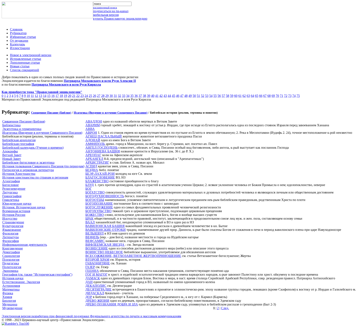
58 (227, 95)
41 (157, 95)
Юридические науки (16, 203)
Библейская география (18, 144)
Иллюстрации (20, 48)
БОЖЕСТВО (94, 215)
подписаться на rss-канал (110, 11)
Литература (10, 237)
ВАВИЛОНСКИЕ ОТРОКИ (105, 229)
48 (186, 95)
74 (294, 95)
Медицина (9, 304)
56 (219, 95)
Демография (11, 252)
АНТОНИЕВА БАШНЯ (102, 151)
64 (252, 95)
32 (119, 95)
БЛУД (89, 185)
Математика (11, 289)
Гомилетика (10, 200)
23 (82, 95)
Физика (7, 293)
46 (177, 95)
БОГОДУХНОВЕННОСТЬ (104, 196)
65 (256, 95)
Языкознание (11, 229)
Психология (10, 259)
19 (65, 95)
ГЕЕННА (92, 271)
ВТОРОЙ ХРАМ (97, 259)
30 (111, 95)
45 (173, 95)
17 (57, 95)
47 (181, 95)
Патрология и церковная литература (28, 170)
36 (136, 95)
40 (152, 95)
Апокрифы (10, 151)
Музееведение (12, 308)
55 (215, 95)
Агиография (11, 181)
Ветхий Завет (11, 155)
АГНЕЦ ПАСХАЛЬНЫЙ (103, 136)
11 (32, 95)
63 (248, 95)
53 (206, 95)
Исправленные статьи (25, 59)
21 (73, 95)
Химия (7, 297)
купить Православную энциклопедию (120, 18)
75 (298, 95)
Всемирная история (16, 211)
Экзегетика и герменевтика (21, 129)
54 (211, 95)
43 (165, 95)
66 (260, 95)
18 (61, 95)
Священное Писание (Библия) (51, 112)
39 (148, 95)
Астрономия (11, 285)
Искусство (9, 218)
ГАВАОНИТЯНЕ (97, 263)
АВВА (90, 129)
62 (244, 95)
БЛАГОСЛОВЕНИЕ (100, 177)
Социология (11, 256)
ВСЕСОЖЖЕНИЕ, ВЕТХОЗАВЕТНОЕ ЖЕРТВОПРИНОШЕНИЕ (133, 256)
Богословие (10, 185)
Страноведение (13, 222)
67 (265, 95)
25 (90, 95)
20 (69, 95)
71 (281, 95)
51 (198, 95)
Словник (16, 29)
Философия (10, 241)
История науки (12, 278)
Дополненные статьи (25, 62)
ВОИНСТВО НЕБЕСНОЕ (104, 252)
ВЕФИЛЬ (92, 237)
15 (48, 95)
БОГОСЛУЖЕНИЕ (99, 207)
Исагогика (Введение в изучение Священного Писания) (111, 112)
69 (273, 95)
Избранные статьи (23, 37)
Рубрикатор (18, 33)
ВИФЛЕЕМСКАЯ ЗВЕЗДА (104, 244)
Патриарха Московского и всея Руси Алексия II (100, 81)
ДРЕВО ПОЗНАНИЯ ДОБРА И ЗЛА (111, 304)
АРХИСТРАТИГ (97, 162)
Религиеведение (13, 188)
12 (36, 95)
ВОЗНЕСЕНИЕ (96, 248)
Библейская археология (19, 140)
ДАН (89, 282)
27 (98, 95)
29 (107, 95)
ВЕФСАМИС (95, 241)
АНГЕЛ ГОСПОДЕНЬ (101, 147)
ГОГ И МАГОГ (96, 274)
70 (277, 95)
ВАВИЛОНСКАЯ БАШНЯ (105, 226)
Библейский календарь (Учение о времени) (33, 147)
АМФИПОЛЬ (95, 144)
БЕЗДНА (91, 170)
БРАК (89, 218)
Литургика (10, 192)
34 (127, 95)
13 (40, 95)
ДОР (88, 297)
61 (240, 95)
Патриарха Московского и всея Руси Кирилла (66, 84)
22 (78, 95)
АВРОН (91, 132)
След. (225, 308)
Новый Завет (11, 159)
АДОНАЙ (92, 140)
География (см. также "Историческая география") (37, 274)
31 (115, 95)
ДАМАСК (92, 278)
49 (190, 95)
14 (44, 95)
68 (269, 95)
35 (132, 95)
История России (13, 215)
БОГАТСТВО (95, 192)
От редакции (19, 40)
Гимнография (11, 196)
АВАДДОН (93, 121)
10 (28, 95)
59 (231, 95)
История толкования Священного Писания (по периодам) (43, 166)
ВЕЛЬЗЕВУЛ (94, 233)
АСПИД (91, 166)
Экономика (10, 271)
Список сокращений (24, 70)
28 (103, 95)
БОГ (88, 188)
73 (289, 95)
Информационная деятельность (24, 244)
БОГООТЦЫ (94, 200)
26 (94, 95)
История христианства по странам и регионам (35, 177)
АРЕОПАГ (93, 155)
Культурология (12, 226)
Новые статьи (20, 66)
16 (53, 95)
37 (140, 95)
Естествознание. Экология (21, 282)
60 (235, 95)
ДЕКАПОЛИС (95, 285)
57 (223, 95)
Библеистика (11, 125)
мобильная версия (106, 15)
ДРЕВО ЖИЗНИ (97, 300)
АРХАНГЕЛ (94, 159)
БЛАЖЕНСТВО (97, 181)
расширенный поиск (105, 7)
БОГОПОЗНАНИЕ (99, 203)
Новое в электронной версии (30, 55)
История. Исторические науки (23, 207)
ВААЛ (90, 222)
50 (194, 95)
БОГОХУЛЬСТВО (98, 211)
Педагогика (10, 263)
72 (285, 95)
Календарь (17, 44)
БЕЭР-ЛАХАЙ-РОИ (100, 173)
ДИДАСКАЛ (94, 293)
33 (123, 95)
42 (161, 95)
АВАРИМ (92, 125)
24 (86, 95)
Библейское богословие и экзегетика (28, 162)
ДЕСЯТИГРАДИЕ (98, 289)
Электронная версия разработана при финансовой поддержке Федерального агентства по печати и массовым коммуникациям (91, 316)
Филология (10, 233)
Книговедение (12, 248)
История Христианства (18, 173)
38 (144, 95)
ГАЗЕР (90, 267)
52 (202, 95)
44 (169, 95)
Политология (11, 267)
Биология (9, 300)
